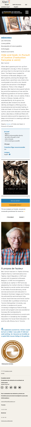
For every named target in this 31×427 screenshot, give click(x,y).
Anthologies (5, 49)
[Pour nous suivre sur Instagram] (2, 387)
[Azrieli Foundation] (5, 1)
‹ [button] (27, 197)
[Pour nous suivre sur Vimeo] (15, 387)
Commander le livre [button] (15, 205)
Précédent (11, 217)
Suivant (21, 217)
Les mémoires (6, 41)
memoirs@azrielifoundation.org (8, 401)
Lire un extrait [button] (15, 201)
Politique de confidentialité (6, 420)
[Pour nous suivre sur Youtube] (19, 387)
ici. (24, 211)
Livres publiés (5, 43)
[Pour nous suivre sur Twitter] (11, 387)
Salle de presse (17, 4)
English (16, 7)
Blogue (7, 4)
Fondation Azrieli (8, 371)
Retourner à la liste (7, 364)
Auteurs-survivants (7, 52)
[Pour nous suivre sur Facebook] (6, 387)
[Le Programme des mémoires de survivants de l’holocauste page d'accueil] (12, 12)
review (8, 124)
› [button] (29, 197)
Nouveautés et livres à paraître (11, 46)
